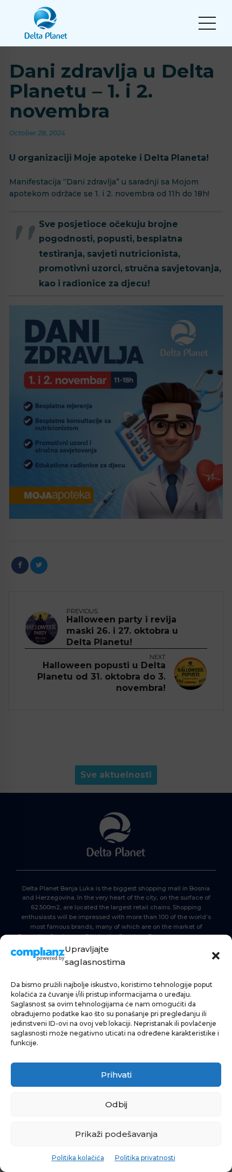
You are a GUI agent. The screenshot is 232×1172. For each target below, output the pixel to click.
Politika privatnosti (145, 1158)
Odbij (116, 1104)
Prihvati (116, 1075)
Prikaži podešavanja (116, 1134)
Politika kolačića (78, 1158)
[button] (215, 955)
